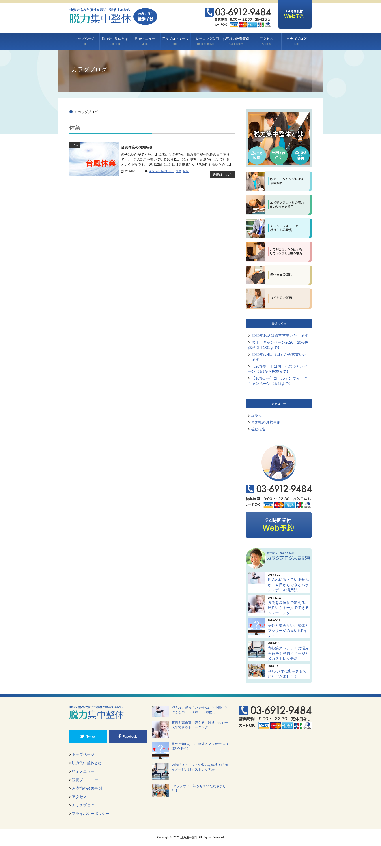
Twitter (91, 736)
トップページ (84, 41)
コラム (256, 415)
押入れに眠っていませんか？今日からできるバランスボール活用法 (288, 584)
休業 (178, 171)
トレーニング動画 (205, 41)
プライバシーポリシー (90, 813)
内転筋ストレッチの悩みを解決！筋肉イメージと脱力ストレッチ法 (288, 653)
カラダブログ (296, 41)
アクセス (266, 41)
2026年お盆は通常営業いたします (280, 335)
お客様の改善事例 (236, 41)
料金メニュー (145, 41)
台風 (186, 171)
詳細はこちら (222, 174)
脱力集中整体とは (114, 41)
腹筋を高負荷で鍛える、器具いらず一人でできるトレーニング (288, 607)
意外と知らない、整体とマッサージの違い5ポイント (288, 630)
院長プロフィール (175, 41)
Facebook (130, 736)
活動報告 (258, 429)
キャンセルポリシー (161, 171)
